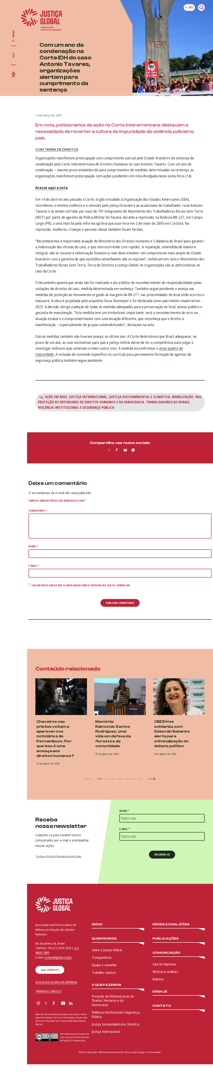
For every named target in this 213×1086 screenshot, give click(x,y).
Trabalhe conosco (104, 972)
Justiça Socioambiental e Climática (139, 397)
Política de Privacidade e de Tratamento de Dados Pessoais (60, 1020)
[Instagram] (38, 1003)
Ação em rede (56, 397)
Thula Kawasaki (154, 1052)
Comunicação (166, 953)
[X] (46, 1003)
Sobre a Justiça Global (107, 950)
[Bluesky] (79, 1003)
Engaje (159, 991)
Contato (161, 1006)
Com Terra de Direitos (56, 149)
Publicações (165, 938)
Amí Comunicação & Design (133, 1052)
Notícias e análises (165, 971)
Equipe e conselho (104, 965)
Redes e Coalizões (171, 924)
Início (97, 924)
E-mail (33, 566)
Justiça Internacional (88, 397)
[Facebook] (53, 1003)
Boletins (158, 979)
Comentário (37, 510)
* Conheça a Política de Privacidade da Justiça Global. (58, 856)
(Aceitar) (39, 1024)
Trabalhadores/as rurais (168, 402)
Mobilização (182, 397)
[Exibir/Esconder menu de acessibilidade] (13, 74)
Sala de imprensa (164, 964)
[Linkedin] (70, 1003)
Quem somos (104, 938)
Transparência (101, 957)
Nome (33, 546)
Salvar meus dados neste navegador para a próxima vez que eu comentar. (81, 585)
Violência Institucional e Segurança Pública (76, 407)
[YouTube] (63, 1003)
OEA (198, 397)
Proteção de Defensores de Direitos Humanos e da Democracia (91, 402)
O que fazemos (106, 985)
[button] (151, 779)
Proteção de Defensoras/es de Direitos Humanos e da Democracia (113, 1000)
